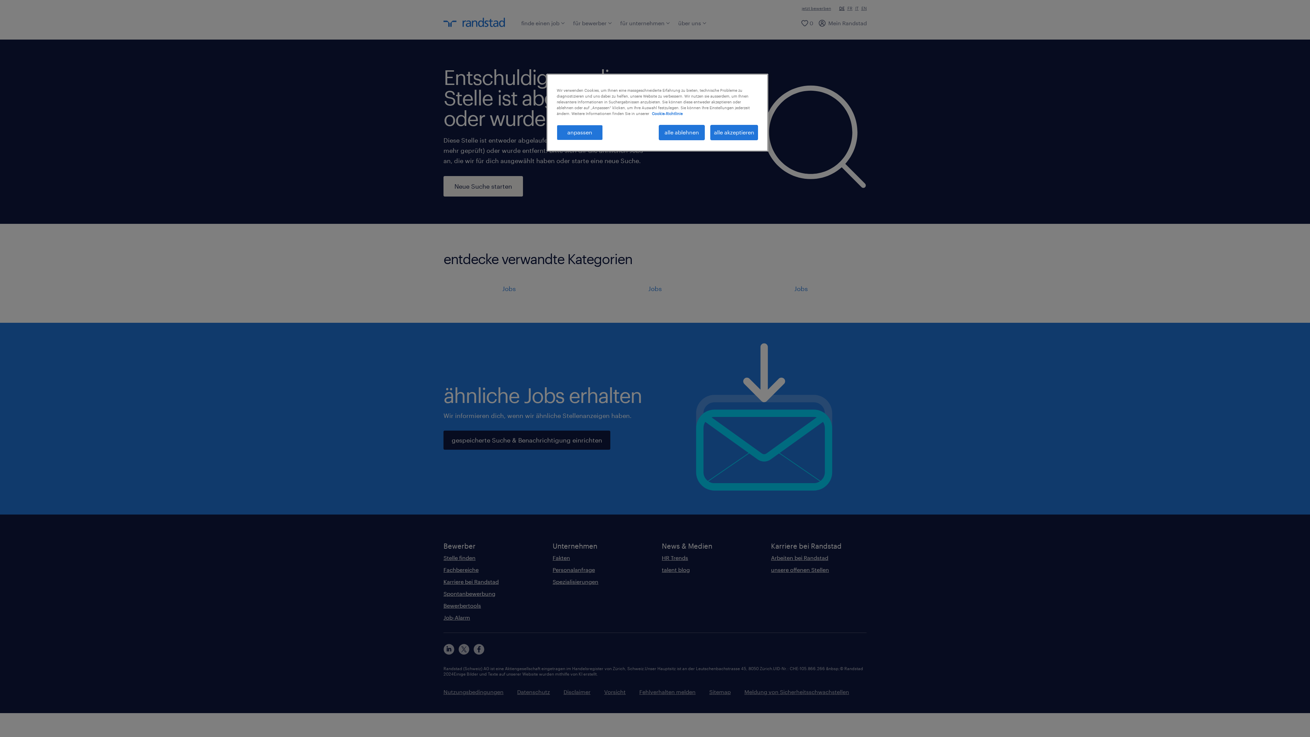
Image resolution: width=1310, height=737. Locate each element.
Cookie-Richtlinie (667, 113)
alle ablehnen (682, 132)
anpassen (579, 132)
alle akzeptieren (734, 132)
